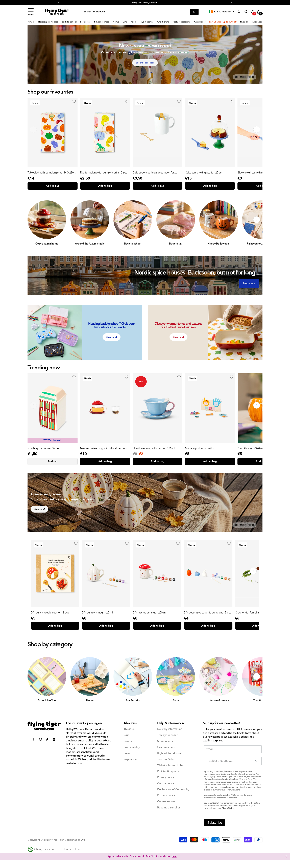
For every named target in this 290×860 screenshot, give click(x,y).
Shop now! (111, 337)
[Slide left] (33, 219)
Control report (166, 801)
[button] (31, 11)
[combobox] (233, 761)
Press (127, 753)
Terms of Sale (165, 759)
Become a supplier (168, 807)
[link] (239, 11)
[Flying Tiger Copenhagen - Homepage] (56, 12)
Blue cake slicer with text (251, 172)
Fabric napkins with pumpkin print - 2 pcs (103, 172)
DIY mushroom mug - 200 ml (149, 612)
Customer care (166, 747)
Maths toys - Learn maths (199, 448)
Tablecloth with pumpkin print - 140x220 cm (51, 172)
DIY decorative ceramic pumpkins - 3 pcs (207, 612)
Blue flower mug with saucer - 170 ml (154, 448)
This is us (129, 729)
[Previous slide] (33, 129)
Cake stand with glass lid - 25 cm (203, 172)
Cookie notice (165, 783)
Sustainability (132, 747)
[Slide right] (256, 219)
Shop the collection (145, 63)
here (172, 2)
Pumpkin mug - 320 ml (250, 448)
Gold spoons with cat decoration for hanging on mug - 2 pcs (153, 172)
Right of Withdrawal (169, 753)
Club (126, 735)
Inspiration (130, 759)
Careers (128, 741)
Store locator (165, 741)
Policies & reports (168, 771)
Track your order (167, 735)
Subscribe (214, 822)
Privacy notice (165, 777)
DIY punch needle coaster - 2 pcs (50, 612)
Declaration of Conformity (173, 789)
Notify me (249, 283)
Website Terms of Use (170, 765)
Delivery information (169, 729)
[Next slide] (256, 129)
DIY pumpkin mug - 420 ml (97, 612)
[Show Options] (256, 761)
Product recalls (166, 795)
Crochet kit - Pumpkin (247, 612)
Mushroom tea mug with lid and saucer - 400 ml (103, 448)
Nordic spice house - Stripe (43, 448)
